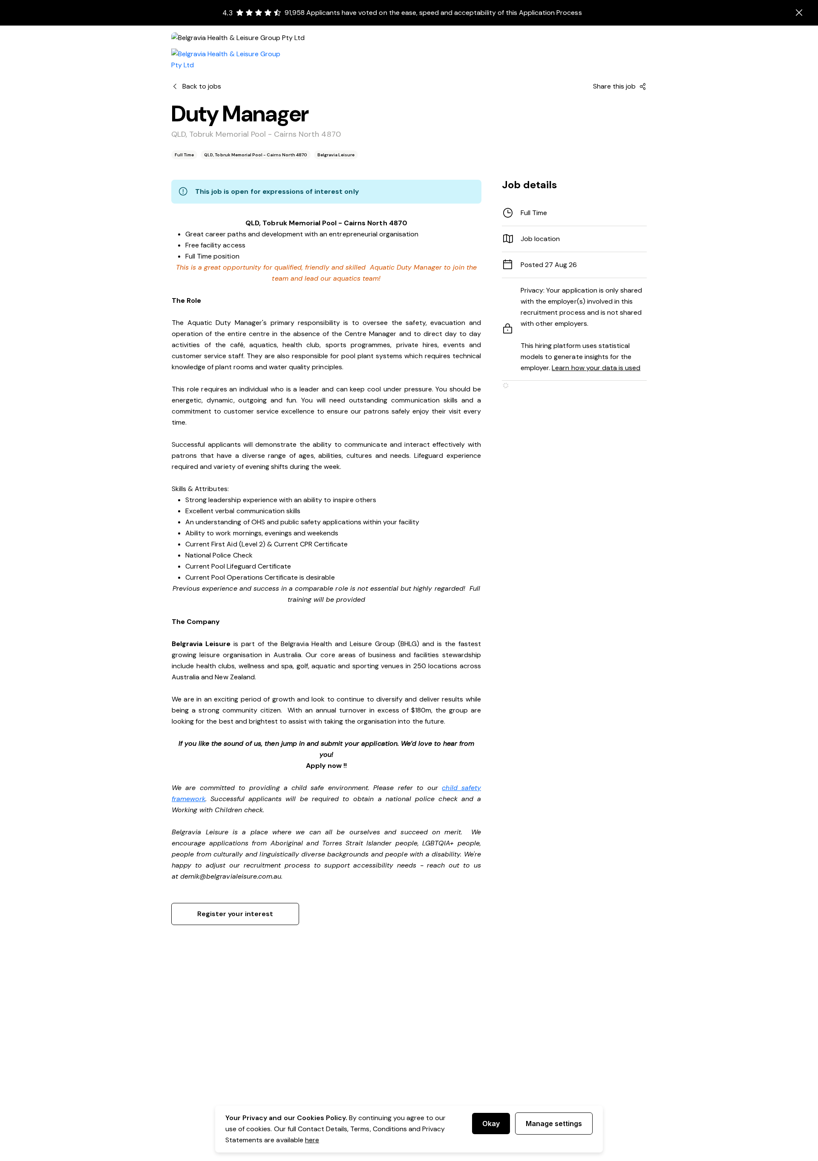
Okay (491, 1123)
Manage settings (554, 1123)
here (312, 1139)
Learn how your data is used (596, 367)
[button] (574, 239)
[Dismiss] (799, 13)
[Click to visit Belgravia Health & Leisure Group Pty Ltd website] (231, 60)
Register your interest (235, 913)
